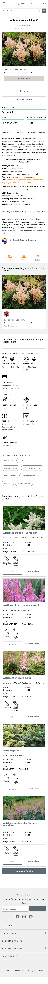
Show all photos (24, 78)
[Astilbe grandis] (24, 755)
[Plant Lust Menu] (4, 3)
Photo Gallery (10, 260)
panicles (16, 182)
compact (10, 180)
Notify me (24, 91)
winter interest (26, 182)
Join (37, 909)
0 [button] (44, 2)
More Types (37, 260)
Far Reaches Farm (16, 320)
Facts (24, 259)
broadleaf (8, 460)
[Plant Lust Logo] (25, 3)
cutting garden (20, 180)
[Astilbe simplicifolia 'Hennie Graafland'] (24, 827)
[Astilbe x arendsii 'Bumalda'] (24, 537)
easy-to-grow (7, 182)
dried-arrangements (35, 180)
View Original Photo (11, 326)
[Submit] (44, 11)
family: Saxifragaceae (31, 475)
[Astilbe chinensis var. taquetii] (24, 610)
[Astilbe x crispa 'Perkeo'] (24, 682)
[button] (39, 11)
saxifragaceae (17, 168)
